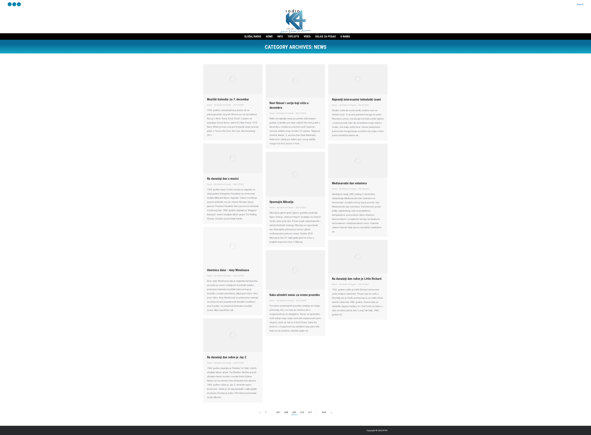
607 (278, 412)
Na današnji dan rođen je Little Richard (356, 279)
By (222, 105)
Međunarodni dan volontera (349, 183)
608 (286, 412)
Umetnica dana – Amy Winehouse (228, 270)
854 (324, 412)
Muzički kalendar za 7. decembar (228, 99)
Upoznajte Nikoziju (281, 202)
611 (310, 412)
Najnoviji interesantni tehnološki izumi (356, 99)
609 (294, 412)
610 (302, 412)
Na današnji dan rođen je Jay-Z (226, 357)
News (209, 105)
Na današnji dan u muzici (223, 178)
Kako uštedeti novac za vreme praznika (294, 295)
